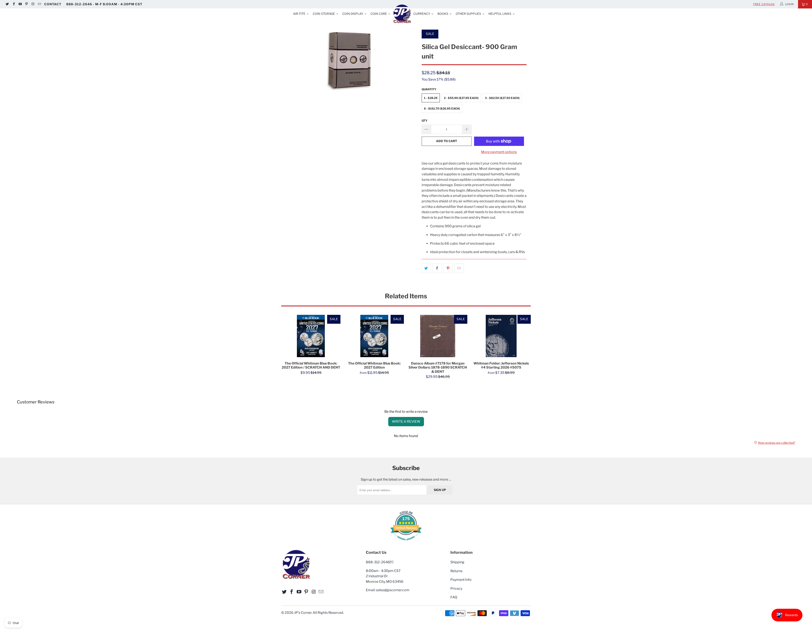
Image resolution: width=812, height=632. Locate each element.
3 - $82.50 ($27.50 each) (502, 98)
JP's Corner (302, 613)
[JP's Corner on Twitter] (7, 4)
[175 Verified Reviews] (406, 542)
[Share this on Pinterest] (448, 268)
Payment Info (461, 580)
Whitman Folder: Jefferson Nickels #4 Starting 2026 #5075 (501, 336)
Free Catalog (764, 4)
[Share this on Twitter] (426, 268)
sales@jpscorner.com (392, 590)
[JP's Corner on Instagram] (32, 4)
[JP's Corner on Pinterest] (26, 4)
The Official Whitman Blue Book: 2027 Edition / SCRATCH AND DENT (310, 336)
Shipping (457, 562)
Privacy (456, 589)
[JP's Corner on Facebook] (13, 4)
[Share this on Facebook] (437, 268)
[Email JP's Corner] (39, 4)
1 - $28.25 (431, 98)
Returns (456, 571)
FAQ (453, 597)
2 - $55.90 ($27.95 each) (461, 98)
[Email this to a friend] (459, 268)
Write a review (406, 422)
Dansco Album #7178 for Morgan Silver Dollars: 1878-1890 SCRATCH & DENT (437, 336)
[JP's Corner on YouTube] (20, 4)
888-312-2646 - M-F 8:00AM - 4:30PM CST (104, 4)
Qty (425, 120)
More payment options (499, 152)
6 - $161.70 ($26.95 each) (442, 108)
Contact (52, 4)
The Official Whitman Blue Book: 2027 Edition (374, 336)
